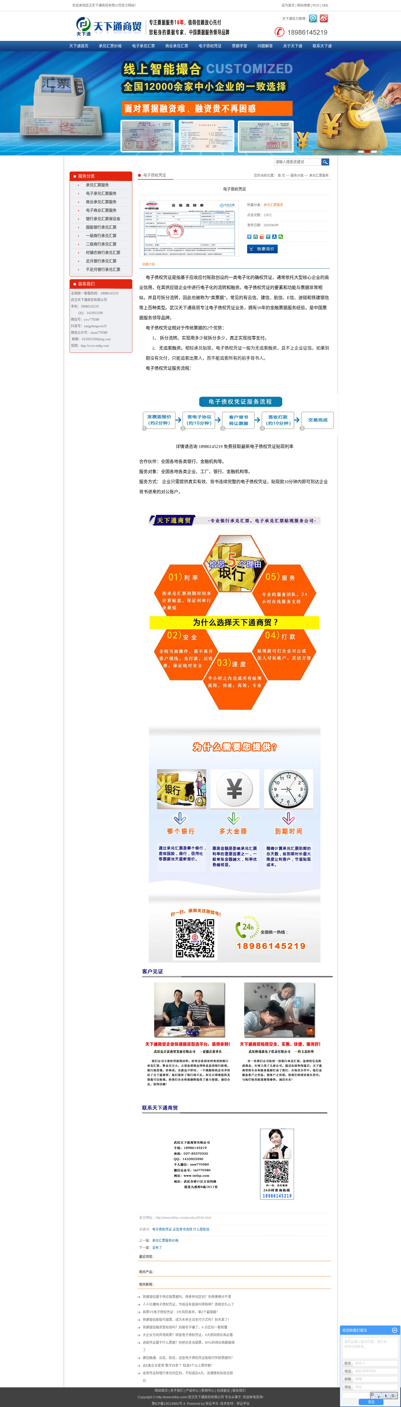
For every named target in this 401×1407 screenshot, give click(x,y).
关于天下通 (292, 46)
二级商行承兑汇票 (101, 244)
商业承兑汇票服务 (101, 202)
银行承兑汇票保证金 (103, 219)
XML (325, 5)
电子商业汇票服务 (101, 210)
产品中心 (192, 1391)
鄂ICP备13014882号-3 (168, 1404)
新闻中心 (207, 1391)
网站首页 (161, 1391)
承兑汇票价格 (110, 46)
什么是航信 (201, 1229)
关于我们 (176, 1391)
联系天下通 (322, 46)
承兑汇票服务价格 (165, 1241)
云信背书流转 (182, 1229)
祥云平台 (212, 1404)
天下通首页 (78, 46)
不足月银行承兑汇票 (103, 269)
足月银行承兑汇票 (101, 261)
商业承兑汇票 (176, 46)
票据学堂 (239, 46)
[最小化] (394, 1330)
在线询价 (262, 249)
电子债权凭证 (210, 46)
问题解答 (265, 46)
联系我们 (239, 1391)
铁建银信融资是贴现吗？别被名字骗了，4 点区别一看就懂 (185, 1327)
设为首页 (288, 5)
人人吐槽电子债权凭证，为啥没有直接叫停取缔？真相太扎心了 (188, 1304)
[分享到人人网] (274, 236)
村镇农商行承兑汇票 (103, 253)
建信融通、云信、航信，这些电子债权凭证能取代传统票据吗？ (188, 1358)
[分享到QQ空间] (255, 236)
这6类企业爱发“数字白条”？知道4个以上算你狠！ (178, 1365)
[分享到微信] (281, 236)
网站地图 (303, 5)
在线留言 (223, 1391)
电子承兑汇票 (143, 46)
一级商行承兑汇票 (101, 236)
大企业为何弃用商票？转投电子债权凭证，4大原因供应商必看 (188, 1335)
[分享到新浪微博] (262, 236)
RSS (316, 5)
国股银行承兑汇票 (101, 227)
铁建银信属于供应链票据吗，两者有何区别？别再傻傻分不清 (187, 1297)
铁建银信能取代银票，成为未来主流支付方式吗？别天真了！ (187, 1320)
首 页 (281, 176)
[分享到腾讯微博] (268, 236)
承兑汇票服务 (97, 185)
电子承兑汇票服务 (101, 193)
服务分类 (297, 176)
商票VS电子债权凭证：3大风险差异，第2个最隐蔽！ (181, 1312)
